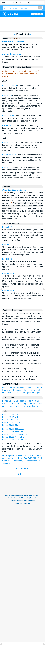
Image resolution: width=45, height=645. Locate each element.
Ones (12, 393)
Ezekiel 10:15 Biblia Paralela (14, 432)
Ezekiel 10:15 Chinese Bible (14, 434)
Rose (23, 393)
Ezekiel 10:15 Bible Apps (13, 429)
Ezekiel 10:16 (8, 273)
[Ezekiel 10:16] (42, 294)
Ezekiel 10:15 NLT (10, 417)
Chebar (12, 387)
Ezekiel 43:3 (7, 167)
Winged (36, 393)
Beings (5, 387)
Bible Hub (22, 474)
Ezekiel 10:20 (8, 142)
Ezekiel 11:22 (8, 115)
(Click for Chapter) (14, 38)
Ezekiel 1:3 (7, 244)
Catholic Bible (22, 468)
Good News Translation (13, 42)
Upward (29, 393)
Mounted (6, 393)
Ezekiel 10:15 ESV (10, 420)
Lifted (40, 390)
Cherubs (39, 387)
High (25, 390)
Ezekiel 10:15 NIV (10, 414)
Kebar (32, 390)
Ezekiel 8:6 (7, 95)
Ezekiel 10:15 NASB (11, 422)
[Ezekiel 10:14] (2, 294)
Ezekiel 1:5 (7, 259)
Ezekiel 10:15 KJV (10, 425)
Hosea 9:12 (7, 125)
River (18, 393)
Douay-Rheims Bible (11, 54)
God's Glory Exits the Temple (14, 190)
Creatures (16, 390)
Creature (6, 390)
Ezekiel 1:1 (7, 227)
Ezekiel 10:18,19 (9, 86)
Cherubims (30, 387)
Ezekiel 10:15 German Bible (14, 439)
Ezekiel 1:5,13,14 (9, 155)
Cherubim (20, 387)
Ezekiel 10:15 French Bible (14, 437)
